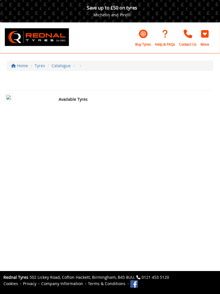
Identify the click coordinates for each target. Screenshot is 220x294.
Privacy (29, 283)
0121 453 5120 (155, 277)
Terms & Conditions (106, 283)
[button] (205, 38)
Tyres (40, 65)
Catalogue (61, 65)
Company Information (62, 283)
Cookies (10, 283)
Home (22, 65)
